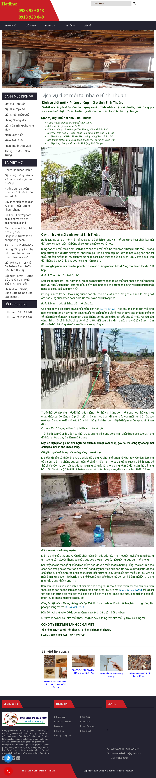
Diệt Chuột (86, 731)
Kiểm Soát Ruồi (14, 140)
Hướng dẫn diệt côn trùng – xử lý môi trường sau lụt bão (19, 192)
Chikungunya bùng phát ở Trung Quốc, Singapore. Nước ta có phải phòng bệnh (19, 234)
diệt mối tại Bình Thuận (75, 607)
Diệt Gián (59, 731)
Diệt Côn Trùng (88, 726)
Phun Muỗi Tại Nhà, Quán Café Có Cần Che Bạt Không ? (18, 292)
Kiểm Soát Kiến (14, 134)
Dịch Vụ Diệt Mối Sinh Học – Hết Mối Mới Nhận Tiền (83, 671)
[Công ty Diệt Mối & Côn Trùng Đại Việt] (25, 719)
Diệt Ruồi (85, 717)
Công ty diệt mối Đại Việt (44, 771)
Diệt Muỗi (85, 722)
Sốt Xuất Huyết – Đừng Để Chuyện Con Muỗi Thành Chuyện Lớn (19, 279)
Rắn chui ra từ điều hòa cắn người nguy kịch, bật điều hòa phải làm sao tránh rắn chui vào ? (19, 251)
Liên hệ (87, 25)
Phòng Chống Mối (15, 120)
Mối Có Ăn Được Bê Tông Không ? (111, 675)
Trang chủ (10, 25)
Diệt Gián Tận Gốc (15, 109)
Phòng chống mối (63, 735)
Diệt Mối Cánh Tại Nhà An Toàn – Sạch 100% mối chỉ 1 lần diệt (55, 684)
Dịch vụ (49, 25)
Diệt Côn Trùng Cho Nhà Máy (19, 127)
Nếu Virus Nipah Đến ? (18, 170)
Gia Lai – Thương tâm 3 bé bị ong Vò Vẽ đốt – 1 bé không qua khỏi (19, 218)
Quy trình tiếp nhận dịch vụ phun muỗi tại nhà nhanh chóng (19, 205)
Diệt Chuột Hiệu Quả (17, 114)
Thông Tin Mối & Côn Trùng (17, 153)
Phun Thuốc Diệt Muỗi (18, 145)
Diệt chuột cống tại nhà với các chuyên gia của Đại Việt (19, 179)
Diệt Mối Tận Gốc (15, 103)
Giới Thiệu (31, 25)
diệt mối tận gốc (107, 309)
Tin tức (68, 25)
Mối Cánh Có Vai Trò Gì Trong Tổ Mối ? (139, 674)
